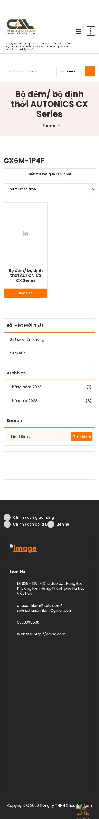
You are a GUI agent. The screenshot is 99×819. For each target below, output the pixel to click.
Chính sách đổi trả (30, 524)
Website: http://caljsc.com (41, 634)
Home (48, 126)
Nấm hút (17, 353)
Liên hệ (63, 524)
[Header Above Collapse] (90, 31)
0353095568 (28, 622)
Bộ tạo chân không (27, 339)
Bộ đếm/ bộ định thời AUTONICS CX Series (26, 275)
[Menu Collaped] (78, 31)
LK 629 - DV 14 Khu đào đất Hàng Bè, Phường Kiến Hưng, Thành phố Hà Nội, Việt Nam (50, 588)
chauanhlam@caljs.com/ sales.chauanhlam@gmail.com (44, 608)
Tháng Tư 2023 (24, 400)
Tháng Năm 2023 (25, 387)
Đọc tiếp (26, 293)
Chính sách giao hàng (33, 517)
